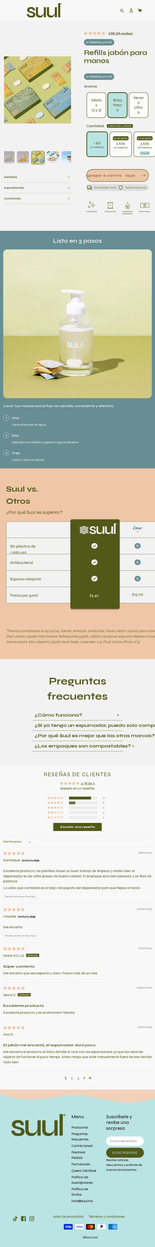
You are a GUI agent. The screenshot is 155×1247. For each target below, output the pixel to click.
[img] (14, 853)
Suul (88, 1237)
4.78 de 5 (88, 783)
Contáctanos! (82, 1146)
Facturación (80, 1164)
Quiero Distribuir (83, 1170)
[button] (37, 177)
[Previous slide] (10, 90)
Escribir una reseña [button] (77, 827)
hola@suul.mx (82, 1201)
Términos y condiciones (107, 1216)
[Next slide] (65, 90)
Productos (79, 1127)
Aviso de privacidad (68, 1216)
